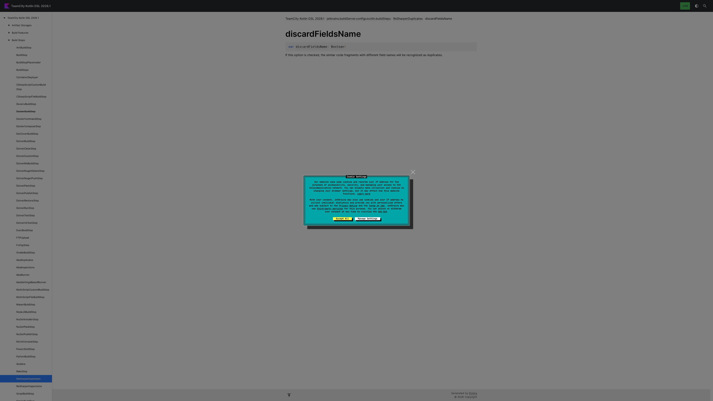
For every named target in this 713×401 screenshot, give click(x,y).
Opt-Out (382, 211)
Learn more (363, 193)
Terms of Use (377, 205)
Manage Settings (367, 218)
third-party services (330, 208)
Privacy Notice (348, 205)
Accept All (342, 218)
